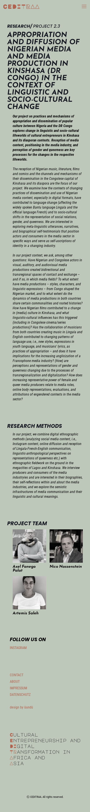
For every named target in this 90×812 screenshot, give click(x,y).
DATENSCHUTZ (20, 695)
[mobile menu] (84, 6)
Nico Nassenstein (66, 567)
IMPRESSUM (18, 688)
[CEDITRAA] (21, 6)
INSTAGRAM (18, 648)
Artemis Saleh (26, 613)
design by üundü (21, 707)
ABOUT (15, 681)
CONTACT (16, 675)
